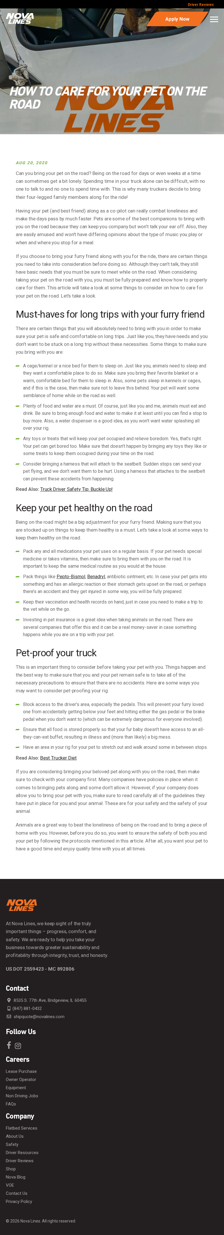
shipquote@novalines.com (38, 1016)
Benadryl (96, 576)
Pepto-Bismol (71, 576)
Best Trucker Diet (58, 758)
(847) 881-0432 (27, 1008)
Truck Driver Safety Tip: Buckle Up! (76, 489)
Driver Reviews (201, 5)
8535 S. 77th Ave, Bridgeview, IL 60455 (49, 1000)
